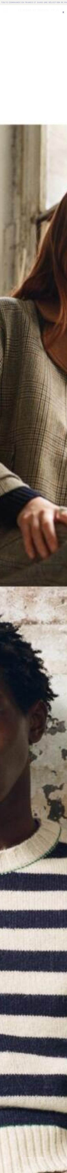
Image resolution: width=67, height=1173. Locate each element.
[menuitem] (53, 10)
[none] (53, 10)
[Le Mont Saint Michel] (33, 10)
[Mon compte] (57, 10)
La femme (27, 1158)
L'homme (39, 1158)
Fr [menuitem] (53, 10)
